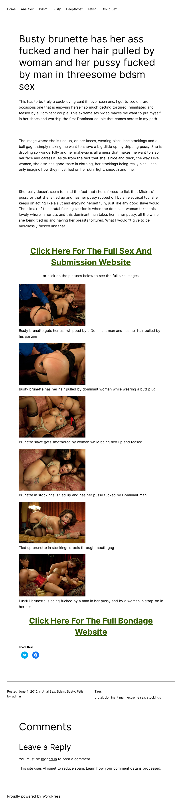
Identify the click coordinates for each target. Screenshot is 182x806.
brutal (99, 697)
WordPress (51, 796)
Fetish (81, 691)
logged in (49, 759)
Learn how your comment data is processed (123, 768)
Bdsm (61, 691)
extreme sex (136, 697)
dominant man (115, 697)
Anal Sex (48, 691)
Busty (71, 691)
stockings (154, 697)
